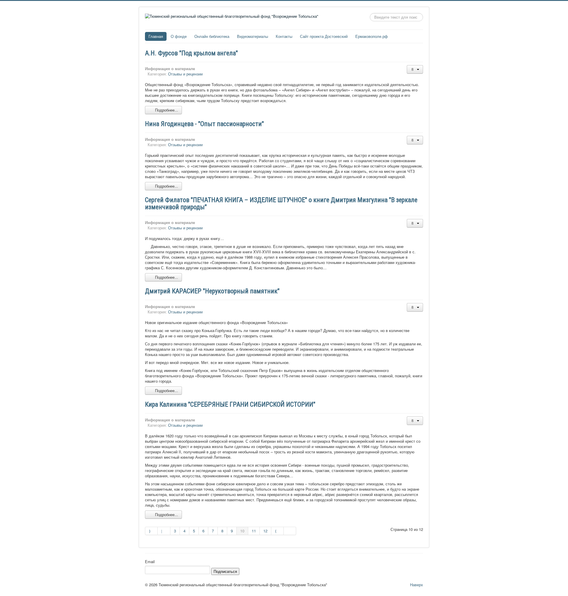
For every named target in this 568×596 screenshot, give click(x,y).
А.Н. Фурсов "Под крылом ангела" (191, 53)
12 (265, 531)
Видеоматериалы (252, 36)
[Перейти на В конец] (290, 531)
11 (254, 531)
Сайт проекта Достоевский (324, 36)
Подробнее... (166, 110)
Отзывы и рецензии (185, 74)
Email (150, 561)
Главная (156, 36)
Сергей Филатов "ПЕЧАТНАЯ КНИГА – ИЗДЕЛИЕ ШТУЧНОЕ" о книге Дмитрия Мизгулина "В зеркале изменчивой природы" (281, 203)
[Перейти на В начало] (151, 531)
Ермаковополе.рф (371, 36)
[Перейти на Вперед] (277, 531)
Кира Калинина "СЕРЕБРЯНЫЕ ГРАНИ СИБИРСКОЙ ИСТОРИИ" (230, 404)
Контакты (284, 36)
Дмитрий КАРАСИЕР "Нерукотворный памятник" (212, 291)
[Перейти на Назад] (164, 531)
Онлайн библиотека (211, 36)
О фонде (179, 36)
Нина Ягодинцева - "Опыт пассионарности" (204, 124)
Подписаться (225, 571)
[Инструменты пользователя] (415, 69)
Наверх (416, 584)
